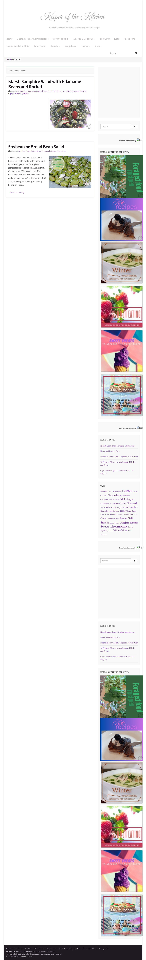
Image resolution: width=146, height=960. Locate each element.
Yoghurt (103, 534)
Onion (103, 518)
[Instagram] (11, 3)
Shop (98, 45)
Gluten (59, 91)
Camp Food (70, 45)
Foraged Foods (121, 507)
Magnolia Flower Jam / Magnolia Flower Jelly (119, 457)
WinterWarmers (122, 530)
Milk (126, 515)
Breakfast (117, 491)
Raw (117, 519)
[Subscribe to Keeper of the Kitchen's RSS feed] (21, 3)
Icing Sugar (131, 511)
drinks (123, 499)
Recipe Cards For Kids (17, 45)
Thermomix (118, 526)
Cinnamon (105, 499)
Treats (130, 527)
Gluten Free (104, 511)
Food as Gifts (110, 504)
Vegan (102, 531)
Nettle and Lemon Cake (109, 451)
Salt (130, 518)
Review (85, 45)
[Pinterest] (30, 3)
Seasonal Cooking (83, 38)
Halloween (114, 511)
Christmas (126, 496)
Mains (69, 91)
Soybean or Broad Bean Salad (36, 146)
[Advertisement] (123, 96)
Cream (112, 499)
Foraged (132, 503)
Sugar (10, 94)
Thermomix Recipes (49, 151)
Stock (116, 523)
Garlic (133, 507)
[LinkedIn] (25, 3)
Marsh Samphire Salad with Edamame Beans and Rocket (44, 84)
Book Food (39, 45)
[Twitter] (16, 3)
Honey (123, 510)
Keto (116, 38)
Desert (117, 499)
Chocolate (114, 495)
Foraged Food (60, 38)
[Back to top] (139, 953)
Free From (129, 38)
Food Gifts (104, 38)
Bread (110, 492)
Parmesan (111, 519)
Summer (16, 94)
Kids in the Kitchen (108, 514)
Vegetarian (24, 94)
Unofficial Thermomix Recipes (33, 38)
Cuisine (20, 91)
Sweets (104, 526)
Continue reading (17, 192)
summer (134, 522)
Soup (112, 523)
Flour (102, 503)
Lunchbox (120, 514)
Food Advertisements (126, 141)
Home (9, 38)
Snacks (55, 45)
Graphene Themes (26, 956)
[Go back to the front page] (73, 21)
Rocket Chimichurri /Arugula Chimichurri (117, 446)
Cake (135, 491)
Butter (127, 491)
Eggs (26, 91)
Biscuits (103, 491)
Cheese (103, 496)
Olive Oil (132, 514)
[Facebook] (7, 3)
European (32, 91)
